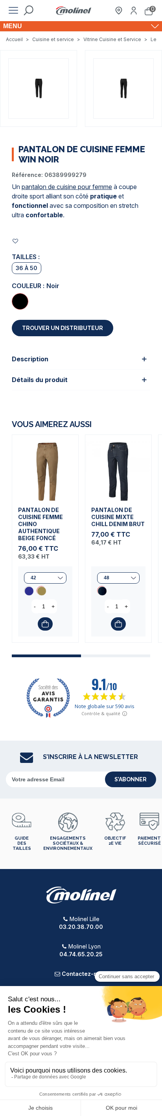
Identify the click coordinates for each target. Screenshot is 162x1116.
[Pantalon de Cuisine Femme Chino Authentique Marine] (28, 590)
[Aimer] (16, 241)
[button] (46, 655)
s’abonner (130, 779)
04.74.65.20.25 (81, 954)
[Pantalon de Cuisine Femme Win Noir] (20, 301)
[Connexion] (133, 10)
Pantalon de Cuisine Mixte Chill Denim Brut (118, 517)
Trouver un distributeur (62, 328)
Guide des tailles (22, 843)
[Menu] (13, 10)
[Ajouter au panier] (45, 624)
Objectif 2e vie (115, 841)
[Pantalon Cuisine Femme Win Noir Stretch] (39, 88)
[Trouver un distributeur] (118, 10)
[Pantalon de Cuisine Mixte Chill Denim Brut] (118, 468)
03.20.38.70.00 (81, 926)
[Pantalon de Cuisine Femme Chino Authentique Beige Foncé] (45, 468)
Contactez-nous (84, 973)
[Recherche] (28, 10)
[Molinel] (73, 10)
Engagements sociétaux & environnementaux (67, 843)
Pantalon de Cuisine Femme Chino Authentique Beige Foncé (40, 524)
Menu (12, 26)
